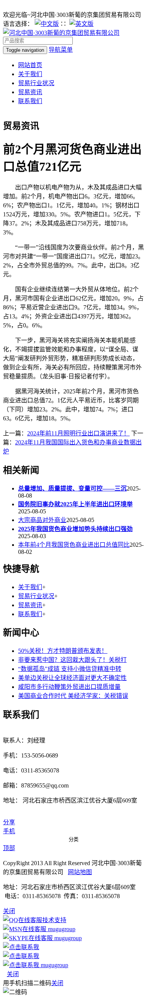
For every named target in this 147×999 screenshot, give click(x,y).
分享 (9, 822)
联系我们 (30, 101)
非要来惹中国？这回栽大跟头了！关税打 (72, 660)
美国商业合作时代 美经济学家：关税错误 (73, 696)
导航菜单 (61, 49)
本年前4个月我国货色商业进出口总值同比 (74, 545)
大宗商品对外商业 (42, 520)
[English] (81, 24)
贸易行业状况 (36, 83)
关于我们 (30, 74)
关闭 (13, 974)
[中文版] (47, 24)
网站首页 (30, 65)
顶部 (9, 848)
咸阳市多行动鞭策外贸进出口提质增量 (69, 687)
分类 (73, 839)
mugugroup (60, 929)
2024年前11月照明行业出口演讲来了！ (78, 433)
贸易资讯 (30, 92)
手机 (9, 831)
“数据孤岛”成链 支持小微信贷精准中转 (69, 669)
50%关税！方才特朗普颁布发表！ (62, 651)
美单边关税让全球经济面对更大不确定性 (72, 678)
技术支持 (54, 920)
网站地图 (80, 872)
